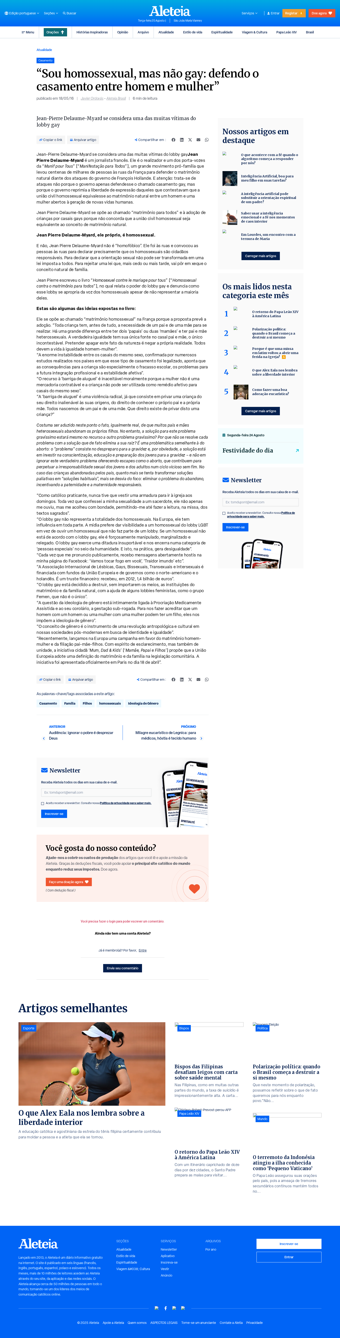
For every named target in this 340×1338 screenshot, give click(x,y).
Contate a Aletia (231, 1323)
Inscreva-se (169, 1262)
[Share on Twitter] (190, 140)
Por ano (210, 1249)
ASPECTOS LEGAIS (164, 1323)
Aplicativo (168, 1256)
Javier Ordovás (92, 98)
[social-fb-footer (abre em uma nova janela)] (166, 1308)
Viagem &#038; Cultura (133, 1269)
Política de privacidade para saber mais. (125, 803)
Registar (291, 13)
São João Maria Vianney (188, 20)
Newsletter (169, 1249)
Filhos (87, 703)
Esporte (28, 1028)
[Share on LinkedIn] (182, 140)
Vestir (165, 1269)
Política (262, 1028)
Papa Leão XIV (286, 32)
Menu (30, 32)
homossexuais (110, 703)
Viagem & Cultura (254, 32)
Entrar (275, 13)
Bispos (184, 1028)
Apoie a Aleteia (113, 1323)
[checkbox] (42, 803)
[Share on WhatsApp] (207, 140)
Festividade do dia (248, 450)
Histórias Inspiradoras (92, 32)
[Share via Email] (198, 140)
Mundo (262, 1119)
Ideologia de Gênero (143, 703)
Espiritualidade (222, 32)
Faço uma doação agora (66, 882)
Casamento (48, 703)
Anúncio (166, 1275)
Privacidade (254, 1323)
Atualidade (166, 32)
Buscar (71, 13)
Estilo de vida (192, 32)
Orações (52, 32)
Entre (143, 950)
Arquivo (143, 32)
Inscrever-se (54, 813)
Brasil (310, 32)
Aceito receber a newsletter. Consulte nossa (98, 803)
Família (69, 703)
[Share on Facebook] (173, 140)
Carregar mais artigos (260, 256)
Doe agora (319, 13)
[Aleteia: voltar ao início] (170, 11)
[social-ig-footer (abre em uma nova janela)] (183, 1308)
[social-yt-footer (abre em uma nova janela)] (157, 1308)
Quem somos (137, 1323)
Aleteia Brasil (116, 98)
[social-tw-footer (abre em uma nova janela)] (174, 1308)
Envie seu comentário (122, 968)
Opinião (122, 32)
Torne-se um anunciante (198, 1323)
